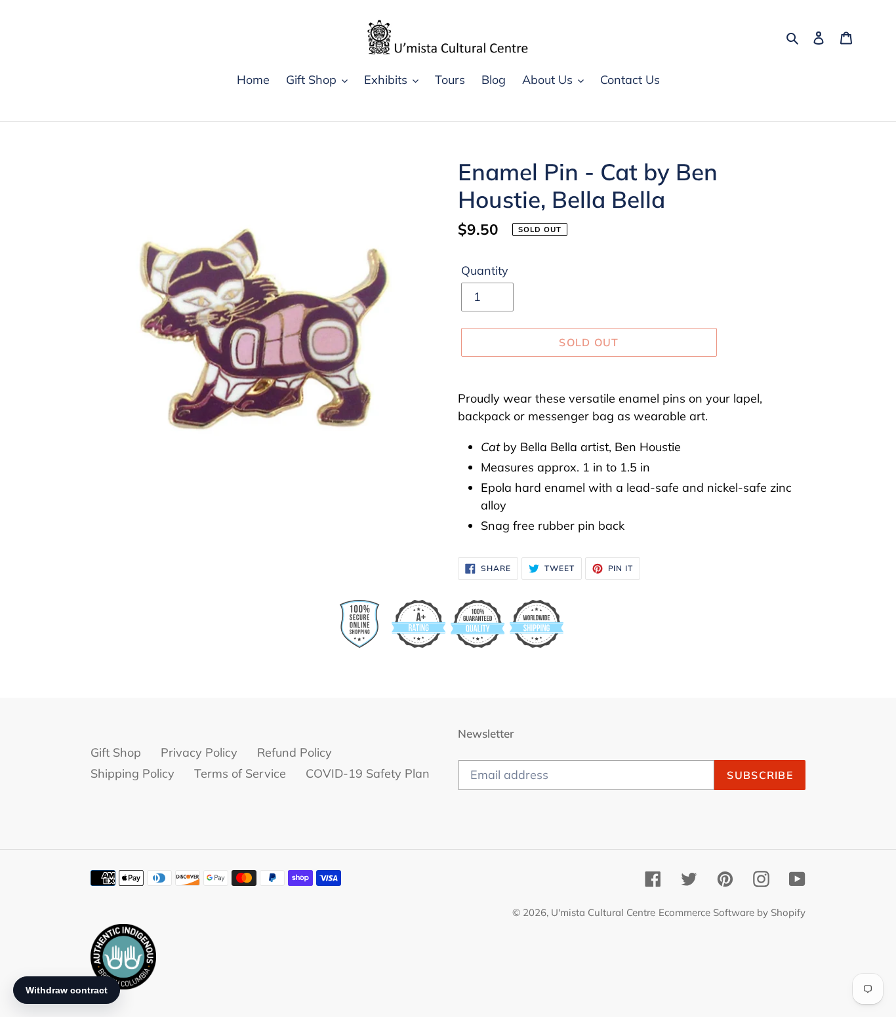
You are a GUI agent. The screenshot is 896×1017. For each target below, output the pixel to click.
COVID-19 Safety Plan (368, 773)
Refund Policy (294, 752)
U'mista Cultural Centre (603, 912)
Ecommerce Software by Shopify (732, 912)
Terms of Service (240, 773)
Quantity (484, 270)
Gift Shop (116, 752)
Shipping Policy (132, 773)
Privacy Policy (199, 752)
